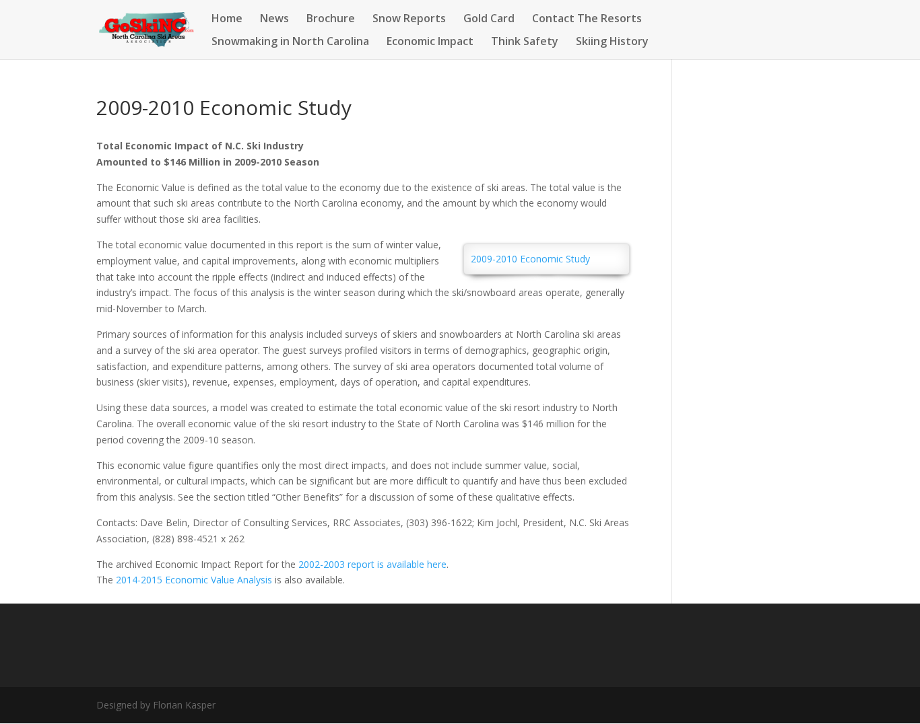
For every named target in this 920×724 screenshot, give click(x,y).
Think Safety (524, 42)
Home (226, 19)
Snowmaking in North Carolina (290, 42)
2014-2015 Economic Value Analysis (194, 579)
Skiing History (612, 42)
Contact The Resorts (587, 19)
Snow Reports (409, 19)
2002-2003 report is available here (372, 564)
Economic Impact (430, 42)
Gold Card (489, 19)
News (274, 19)
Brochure (330, 19)
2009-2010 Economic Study (530, 258)
